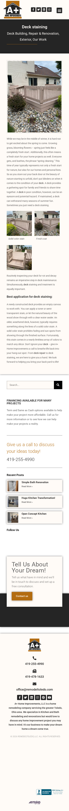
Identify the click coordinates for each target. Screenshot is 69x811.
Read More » (27, 486)
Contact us (22, 596)
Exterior (25, 39)
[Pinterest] (43, 697)
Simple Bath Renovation (35, 482)
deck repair (39, 353)
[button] (59, 10)
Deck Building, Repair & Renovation (33, 33)
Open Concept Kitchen (34, 513)
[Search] (58, 385)
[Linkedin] (44, 9)
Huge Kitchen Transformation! (38, 497)
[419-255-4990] (34, 658)
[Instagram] (49, 9)
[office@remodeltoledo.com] (34, 684)
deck (41, 183)
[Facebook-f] (33, 9)
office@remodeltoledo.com (34, 689)
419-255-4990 (20, 459)
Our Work (40, 39)
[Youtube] (49, 697)
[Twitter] (38, 9)
